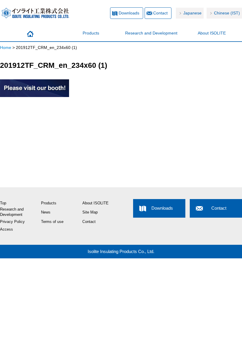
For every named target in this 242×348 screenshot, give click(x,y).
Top (3, 203)
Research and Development (151, 33)
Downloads (129, 13)
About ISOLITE (212, 33)
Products (91, 33)
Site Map (90, 212)
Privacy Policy (12, 222)
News (45, 212)
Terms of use (52, 222)
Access (6, 229)
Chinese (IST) (227, 13)
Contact (160, 13)
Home (30, 34)
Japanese (192, 13)
